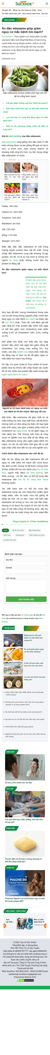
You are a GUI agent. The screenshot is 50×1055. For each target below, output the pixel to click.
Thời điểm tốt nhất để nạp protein (19, 727)
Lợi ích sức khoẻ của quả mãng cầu (34, 678)
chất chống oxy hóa (36, 535)
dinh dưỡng (15, 136)
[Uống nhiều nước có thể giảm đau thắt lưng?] (30, 167)
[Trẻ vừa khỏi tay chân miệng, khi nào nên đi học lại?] (25, 804)
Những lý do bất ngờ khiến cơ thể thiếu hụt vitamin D (33, 637)
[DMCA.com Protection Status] (25, 980)
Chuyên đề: (6, 10)
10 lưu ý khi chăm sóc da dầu (18, 783)
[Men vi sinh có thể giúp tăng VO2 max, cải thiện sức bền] (15, 923)
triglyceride (21, 431)
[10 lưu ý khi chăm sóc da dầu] (25, 767)
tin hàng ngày (27, 615)
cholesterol (20, 535)
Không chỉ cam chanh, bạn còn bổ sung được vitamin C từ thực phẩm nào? (24, 703)
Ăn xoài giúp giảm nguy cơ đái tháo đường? (34, 650)
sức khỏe (9, 322)
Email (9, 567)
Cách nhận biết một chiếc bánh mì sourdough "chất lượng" (24, 693)
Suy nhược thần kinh (31, 13)
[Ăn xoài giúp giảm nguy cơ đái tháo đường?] (13, 654)
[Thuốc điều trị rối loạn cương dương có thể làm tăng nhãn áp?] (25, 843)
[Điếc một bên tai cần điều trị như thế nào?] (12, 167)
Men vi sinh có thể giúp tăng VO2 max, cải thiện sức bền (32, 921)
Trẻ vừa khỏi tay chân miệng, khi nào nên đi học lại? (24, 820)
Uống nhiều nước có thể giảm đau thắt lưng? (30, 177)
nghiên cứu (22, 352)
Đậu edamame (9, 142)
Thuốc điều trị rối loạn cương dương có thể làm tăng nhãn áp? (23, 860)
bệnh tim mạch (18, 530)
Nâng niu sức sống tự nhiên (24, 10)
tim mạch (30, 319)
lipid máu (7, 535)
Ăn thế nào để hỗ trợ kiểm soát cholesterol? (23, 712)
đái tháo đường (34, 473)
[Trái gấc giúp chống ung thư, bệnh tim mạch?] (12, 188)
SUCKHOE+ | (8, 37)
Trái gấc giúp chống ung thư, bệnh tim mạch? (12, 197)
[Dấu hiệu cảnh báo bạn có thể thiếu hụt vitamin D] (30, 188)
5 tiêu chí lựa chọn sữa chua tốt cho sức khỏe (33, 664)
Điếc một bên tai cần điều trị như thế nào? (12, 177)
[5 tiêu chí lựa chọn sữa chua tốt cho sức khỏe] (13, 668)
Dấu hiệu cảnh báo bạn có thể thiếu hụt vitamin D (30, 197)
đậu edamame (34, 530)
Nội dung (10, 578)
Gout (40, 10)
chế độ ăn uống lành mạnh (33, 479)
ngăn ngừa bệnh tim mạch (14, 374)
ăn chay (13, 260)
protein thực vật (10, 540)
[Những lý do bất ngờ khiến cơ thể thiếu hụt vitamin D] (13, 640)
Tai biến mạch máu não (11, 13)
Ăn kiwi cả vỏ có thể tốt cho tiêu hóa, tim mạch (24, 719)
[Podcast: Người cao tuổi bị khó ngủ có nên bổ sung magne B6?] (25, 883)
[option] (25, 923)
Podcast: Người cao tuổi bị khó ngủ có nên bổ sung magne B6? (25, 899)
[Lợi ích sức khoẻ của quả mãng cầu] (13, 682)
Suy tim (45, 13)
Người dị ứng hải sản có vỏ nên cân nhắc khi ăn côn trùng (25, 735)
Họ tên (9, 560)
